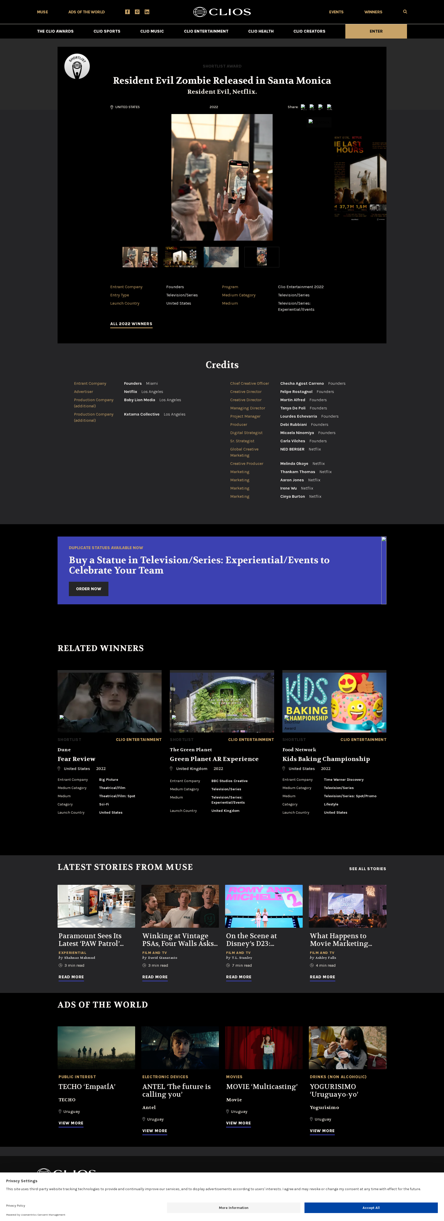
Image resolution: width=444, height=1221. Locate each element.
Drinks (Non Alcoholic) (338, 1076)
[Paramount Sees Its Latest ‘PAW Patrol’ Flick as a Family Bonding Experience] (96, 906)
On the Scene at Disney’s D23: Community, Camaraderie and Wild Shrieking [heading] (263, 940)
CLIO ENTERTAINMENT (206, 31)
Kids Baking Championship (326, 759)
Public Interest (77, 1076)
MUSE (42, 12)
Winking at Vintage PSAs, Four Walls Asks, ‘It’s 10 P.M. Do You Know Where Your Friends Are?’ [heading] (178, 940)
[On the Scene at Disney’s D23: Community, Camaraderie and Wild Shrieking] (264, 906)
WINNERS (373, 12)
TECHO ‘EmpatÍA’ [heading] (87, 1087)
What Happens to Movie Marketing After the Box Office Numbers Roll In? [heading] (342, 940)
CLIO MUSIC (152, 31)
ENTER (376, 31)
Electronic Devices (165, 1076)
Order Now (88, 588)
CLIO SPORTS (107, 31)
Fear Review (76, 759)
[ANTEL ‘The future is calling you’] (180, 1047)
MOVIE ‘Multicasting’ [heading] (262, 1087)
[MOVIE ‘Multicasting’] (264, 1047)
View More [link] (71, 1123)
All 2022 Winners (131, 323)
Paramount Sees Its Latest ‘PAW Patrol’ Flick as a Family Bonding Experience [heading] (92, 940)
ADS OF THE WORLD (86, 12)
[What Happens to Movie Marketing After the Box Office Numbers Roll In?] (347, 906)
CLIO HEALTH (261, 31)
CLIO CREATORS (309, 31)
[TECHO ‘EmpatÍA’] (96, 1047)
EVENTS (336, 12)
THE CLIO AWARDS (55, 31)
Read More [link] (71, 976)
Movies (234, 1076)
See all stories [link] (367, 869)
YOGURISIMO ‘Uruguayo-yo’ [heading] (334, 1090)
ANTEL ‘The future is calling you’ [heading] (176, 1090)
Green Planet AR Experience (214, 759)
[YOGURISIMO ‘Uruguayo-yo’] (347, 1047)
